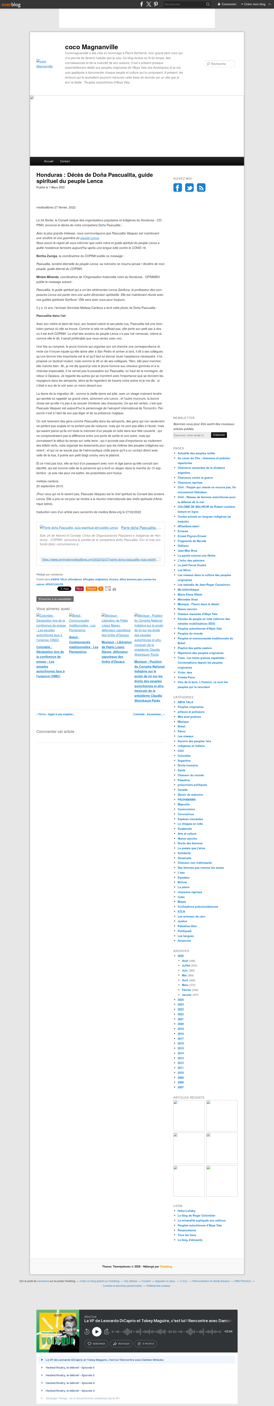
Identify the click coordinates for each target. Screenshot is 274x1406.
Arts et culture (187, 833)
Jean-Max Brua (187, 550)
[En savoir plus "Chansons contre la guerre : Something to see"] (222, 1130)
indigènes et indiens (191, 746)
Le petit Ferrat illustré (192, 565)
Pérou (182, 731)
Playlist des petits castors (195, 648)
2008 (181, 1082)
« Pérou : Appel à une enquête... (55, 714)
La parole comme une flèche (196, 555)
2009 (181, 1077)
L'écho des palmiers (191, 560)
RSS (201, 187)
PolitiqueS (185, 931)
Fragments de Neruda (192, 541)
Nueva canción (187, 609)
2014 (181, 1053)
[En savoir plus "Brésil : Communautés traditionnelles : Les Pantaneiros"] (222, 1163)
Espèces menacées (190, 819)
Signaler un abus (165, 1281)
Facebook (177, 187)
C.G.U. (184, 1281)
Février (186, 990)
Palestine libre (187, 926)
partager (124, 1343)
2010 (181, 1073)
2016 (181, 1043)
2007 (181, 1087)
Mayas (182, 902)
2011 (181, 1068)
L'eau (181, 872)
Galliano (183, 546)
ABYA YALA (185, 702)
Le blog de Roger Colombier (196, 1215)
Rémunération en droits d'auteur (211, 1281)
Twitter (189, 187)
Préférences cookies (158, 1285)
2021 (181, 1019)
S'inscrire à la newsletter (55, 599)
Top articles (130, 1281)
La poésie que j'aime (191, 848)
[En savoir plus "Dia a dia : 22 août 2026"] (189, 1130)
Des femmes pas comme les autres (201, 867)
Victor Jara (185, 672)
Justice (182, 921)
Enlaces (183, 531)
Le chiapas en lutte (190, 824)
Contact (65, 161)
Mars (185, 985)
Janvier (187, 995)
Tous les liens (187, 1235)
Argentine (184, 760)
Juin (185, 970)
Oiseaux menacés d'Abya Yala (197, 614)
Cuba (181, 897)
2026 (181, 956)
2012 (181, 1063)
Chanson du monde (191, 775)
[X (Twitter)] (148, 4)
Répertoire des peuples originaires (200, 653)
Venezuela (184, 858)
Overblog (166, 1266)
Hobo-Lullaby (186, 1211)
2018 (181, 1034)
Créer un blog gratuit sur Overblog (99, 1281)
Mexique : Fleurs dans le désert (198, 604)
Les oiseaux (186, 736)
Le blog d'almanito (190, 1240)
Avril (185, 980)
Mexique (183, 721)
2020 (181, 1024)
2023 (181, 1009)
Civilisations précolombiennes (198, 906)
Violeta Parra (186, 677)
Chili (181, 751)
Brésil (181, 726)
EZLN (181, 911)
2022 (181, 1014)
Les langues (186, 936)
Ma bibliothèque (188, 589)
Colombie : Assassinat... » (149, 714)
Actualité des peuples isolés (196, 453)
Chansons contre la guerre (195, 477)
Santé (181, 770)
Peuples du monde (190, 633)
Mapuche (184, 804)
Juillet (186, 965)
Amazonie (184, 940)
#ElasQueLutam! (189, 526)
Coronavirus (186, 814)
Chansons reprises (190, 482)
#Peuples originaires (95, 579)
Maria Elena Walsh (190, 594)
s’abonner (99, 1343)
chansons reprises (190, 892)
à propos (148, 1343)
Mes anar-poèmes (189, 717)
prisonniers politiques (192, 785)
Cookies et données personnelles (122, 1285)
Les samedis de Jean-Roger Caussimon (204, 584)
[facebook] (141, 4)
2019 (181, 1029)
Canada (183, 790)
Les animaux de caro (191, 916)
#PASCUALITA (54, 584)
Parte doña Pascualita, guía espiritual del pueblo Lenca (141, 527)
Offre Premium (242, 1281)
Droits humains (188, 765)
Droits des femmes (190, 843)
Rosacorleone (187, 1230)
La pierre (183, 887)
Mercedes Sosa (188, 599)
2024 (181, 1004)
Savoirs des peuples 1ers (194, 741)
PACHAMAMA (187, 799)
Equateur (184, 877)
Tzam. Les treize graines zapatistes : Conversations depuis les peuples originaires (202, 663)
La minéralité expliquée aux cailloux (202, 1220)
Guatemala (185, 829)
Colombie (184, 756)
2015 (181, 1048)
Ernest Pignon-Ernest (192, 536)
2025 (181, 1000)
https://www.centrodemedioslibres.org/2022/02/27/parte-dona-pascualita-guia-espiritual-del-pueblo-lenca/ (100, 559)
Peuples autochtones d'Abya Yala (200, 628)
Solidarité (184, 853)
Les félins (184, 570)
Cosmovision (186, 809)
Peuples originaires (191, 707)
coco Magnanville (91, 47)
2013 (181, 1058)
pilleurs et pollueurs (191, 712)
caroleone (43, 1281)
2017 (181, 1039)
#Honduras (75, 579)
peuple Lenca (89, 238)
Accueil (48, 161)
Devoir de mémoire (190, 794)
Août (185, 961)
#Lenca (113, 579)
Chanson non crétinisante (195, 863)
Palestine (184, 780)
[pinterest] (155, 4)
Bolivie (182, 882)
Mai (184, 975)
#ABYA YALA (59, 579)
